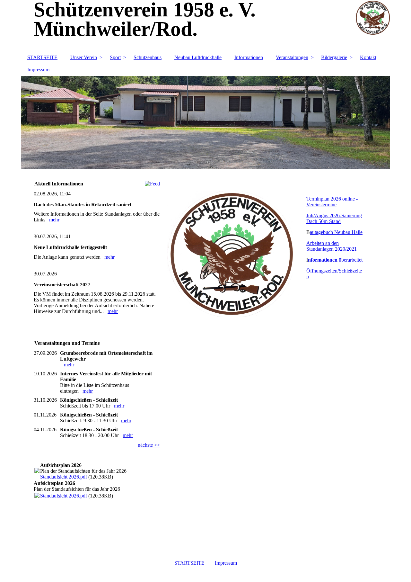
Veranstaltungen (292, 57)
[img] (205, 122)
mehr (54, 219)
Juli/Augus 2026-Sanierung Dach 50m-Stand (334, 218)
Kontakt (368, 57)
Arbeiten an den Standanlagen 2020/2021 (331, 246)
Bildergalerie (334, 57)
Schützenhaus (148, 57)
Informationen (248, 57)
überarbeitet (335, 260)
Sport (115, 57)
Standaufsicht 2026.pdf (63, 476)
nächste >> (149, 445)
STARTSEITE (42, 57)
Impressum (38, 69)
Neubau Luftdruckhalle (198, 57)
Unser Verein (83, 57)
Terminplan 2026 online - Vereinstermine (332, 201)
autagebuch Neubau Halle (336, 232)
